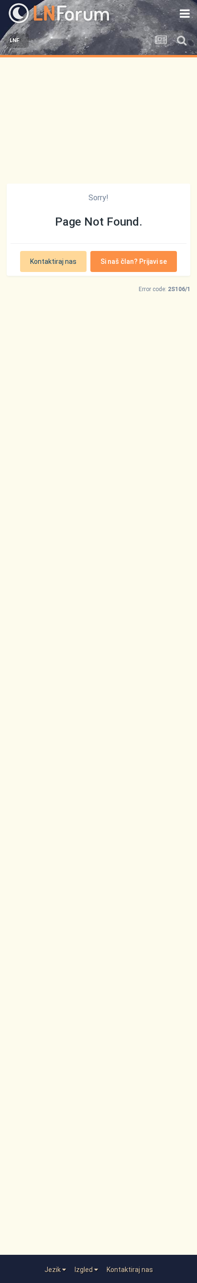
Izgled (84, 1269)
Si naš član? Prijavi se (133, 261)
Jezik (53, 1269)
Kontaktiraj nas (53, 261)
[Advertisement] (98, 118)
